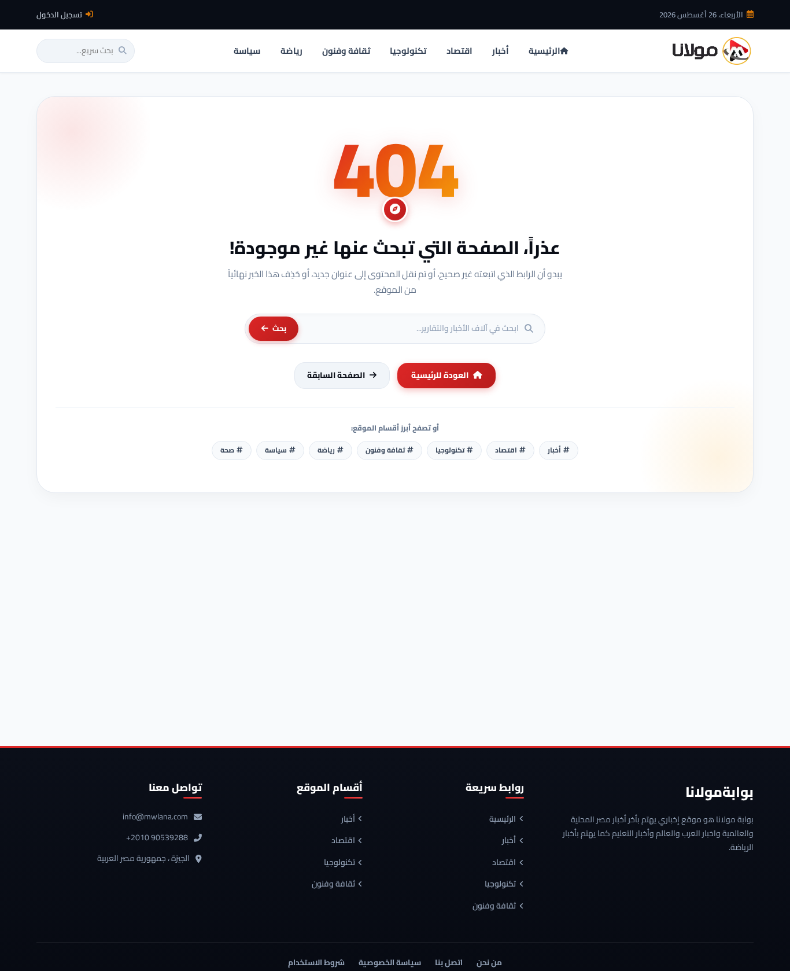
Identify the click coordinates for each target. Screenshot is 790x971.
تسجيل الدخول (59, 14)
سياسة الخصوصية (390, 962)
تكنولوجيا (500, 884)
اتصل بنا (449, 962)
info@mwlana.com (155, 817)
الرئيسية (502, 819)
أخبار (509, 841)
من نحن (489, 962)
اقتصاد (504, 863)
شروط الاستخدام (316, 962)
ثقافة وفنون (494, 906)
